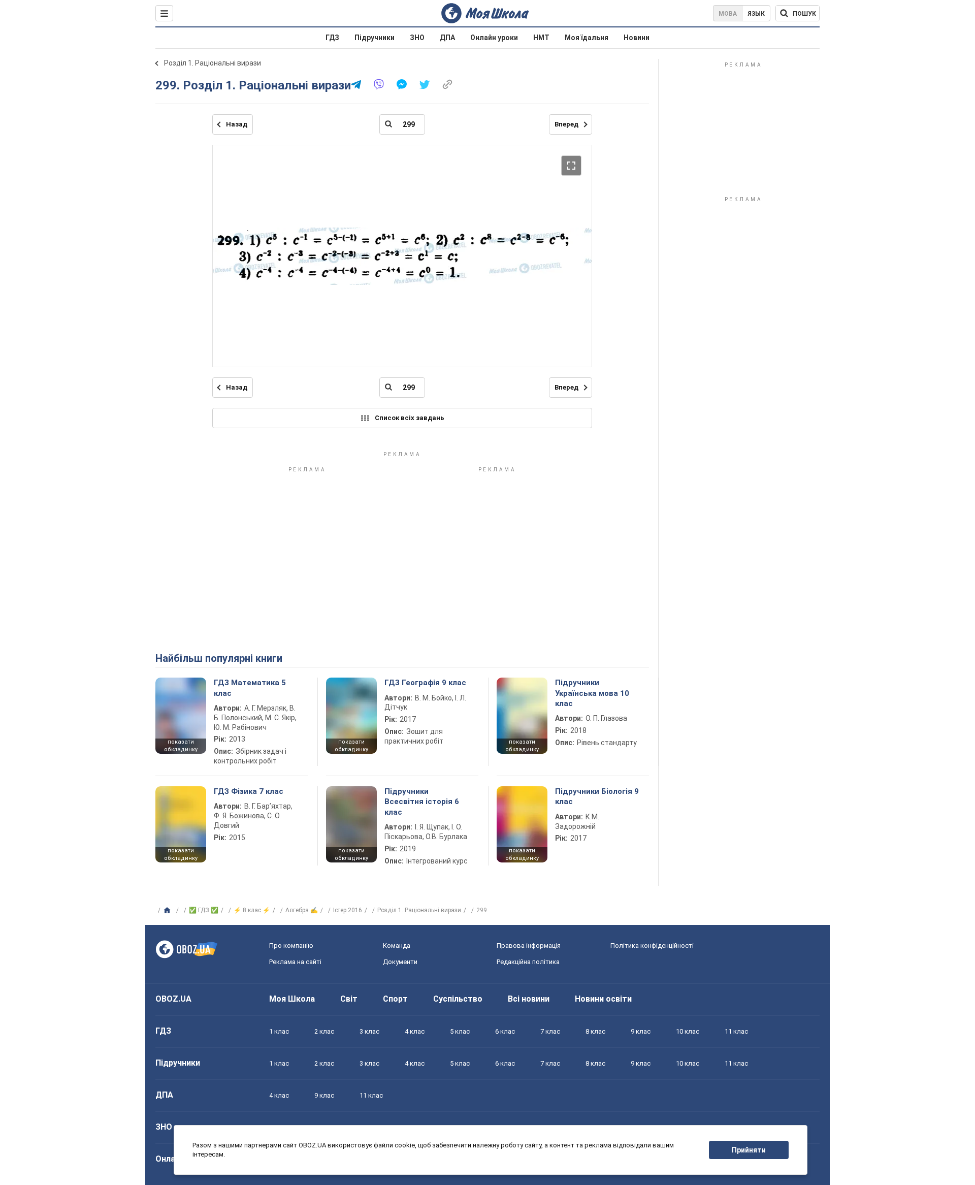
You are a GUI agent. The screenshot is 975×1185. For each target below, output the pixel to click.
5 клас (460, 1031)
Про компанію (291, 945)
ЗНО (417, 38)
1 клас (279, 1031)
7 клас (550, 1031)
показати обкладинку (181, 746)
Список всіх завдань (409, 418)
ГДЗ (332, 38)
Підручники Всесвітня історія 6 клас (421, 802)
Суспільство (457, 999)
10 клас (687, 1031)
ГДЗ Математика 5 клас (250, 687)
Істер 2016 (347, 910)
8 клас (595, 1031)
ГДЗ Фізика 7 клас (248, 791)
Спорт (395, 999)
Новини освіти (603, 999)
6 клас (505, 1031)
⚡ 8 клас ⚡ (252, 910)
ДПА (447, 38)
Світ (349, 999)
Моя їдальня (586, 38)
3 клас (369, 1031)
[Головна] (168, 911)
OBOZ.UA (173, 999)
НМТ (541, 38)
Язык (756, 13)
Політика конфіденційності (652, 945)
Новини (636, 38)
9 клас (641, 1031)
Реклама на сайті (295, 962)
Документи (400, 962)
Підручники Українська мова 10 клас (592, 693)
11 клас (736, 1031)
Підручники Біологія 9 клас (597, 796)
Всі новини (528, 999)
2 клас (324, 1031)
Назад (236, 124)
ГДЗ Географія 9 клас (425, 682)
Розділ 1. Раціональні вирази (212, 63)
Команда (396, 945)
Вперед (566, 124)
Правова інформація (529, 945)
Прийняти (749, 1150)
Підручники (374, 38)
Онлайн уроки (494, 38)
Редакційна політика (528, 962)
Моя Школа (292, 999)
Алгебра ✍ (301, 910)
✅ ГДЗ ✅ (203, 910)
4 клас (415, 1031)
